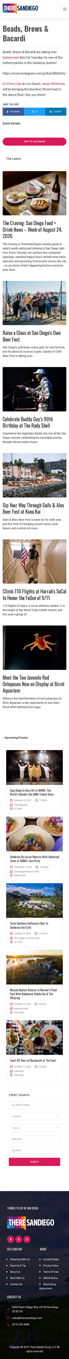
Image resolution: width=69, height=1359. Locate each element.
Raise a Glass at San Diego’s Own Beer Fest (32, 336)
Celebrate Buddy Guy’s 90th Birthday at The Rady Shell (28, 422)
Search (34, 1161)
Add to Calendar (34, 141)
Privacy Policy (50, 1265)
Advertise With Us (20, 1259)
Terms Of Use (51, 1271)
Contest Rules (51, 1259)
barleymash (11, 57)
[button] (34, 1116)
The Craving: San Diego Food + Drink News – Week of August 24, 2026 (32, 229)
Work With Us (17, 1278)
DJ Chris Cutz (12, 84)
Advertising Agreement (47, 1286)
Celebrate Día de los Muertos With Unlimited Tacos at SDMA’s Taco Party (34, 859)
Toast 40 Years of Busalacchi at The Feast (33, 1060)
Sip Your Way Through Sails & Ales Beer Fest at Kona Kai (33, 508)
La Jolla (18, 942)
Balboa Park (20, 875)
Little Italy (19, 1075)
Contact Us (16, 1284)
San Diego (19, 1012)
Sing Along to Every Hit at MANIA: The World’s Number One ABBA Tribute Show (31, 792)
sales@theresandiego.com (27, 1318)
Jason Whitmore (53, 84)
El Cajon (18, 808)
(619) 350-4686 (20, 1324)
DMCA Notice (50, 1278)
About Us (15, 1271)
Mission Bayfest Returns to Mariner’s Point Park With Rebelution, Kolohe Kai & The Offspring (33, 994)
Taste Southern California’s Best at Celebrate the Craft (29, 925)
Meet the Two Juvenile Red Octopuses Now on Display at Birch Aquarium (33, 684)
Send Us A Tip (18, 1265)
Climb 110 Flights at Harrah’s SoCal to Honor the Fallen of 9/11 (34, 594)
